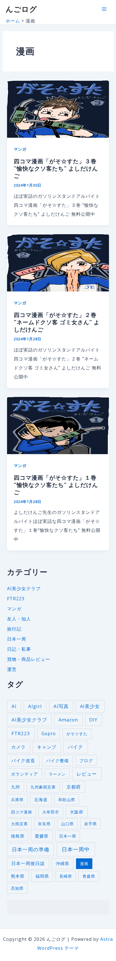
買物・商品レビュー (28, 659)
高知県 (17, 888)
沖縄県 (62, 863)
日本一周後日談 (28, 863)
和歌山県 (66, 799)
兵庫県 (17, 799)
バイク (75, 747)
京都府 (73, 787)
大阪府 (76, 812)
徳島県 (17, 836)
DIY (93, 720)
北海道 (41, 799)
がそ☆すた (77, 733)
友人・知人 (19, 619)
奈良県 (44, 823)
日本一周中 (76, 849)
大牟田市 (50, 812)
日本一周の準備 (30, 849)
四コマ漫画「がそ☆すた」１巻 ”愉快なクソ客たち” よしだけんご (56, 484)
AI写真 (61, 706)
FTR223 (15, 599)
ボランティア (24, 774)
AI (14, 706)
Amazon (68, 719)
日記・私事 (19, 649)
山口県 (67, 823)
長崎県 (65, 876)
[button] (58, 109)
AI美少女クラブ (24, 588)
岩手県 (90, 823)
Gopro (48, 733)
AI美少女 (90, 706)
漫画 (84, 863)
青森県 (88, 876)
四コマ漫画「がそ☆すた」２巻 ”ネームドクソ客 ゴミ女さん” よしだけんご (57, 322)
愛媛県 (41, 836)
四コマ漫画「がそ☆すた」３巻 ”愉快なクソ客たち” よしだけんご (56, 168)
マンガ (20, 149)
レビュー (87, 774)
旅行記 (14, 629)
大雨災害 (19, 823)
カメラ (18, 747)
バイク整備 (57, 761)
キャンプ (46, 747)
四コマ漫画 (21, 812)
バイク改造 (23, 760)
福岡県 (42, 876)
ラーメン (57, 774)
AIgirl (35, 706)
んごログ (21, 9)
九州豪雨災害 (43, 787)
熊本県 (17, 876)
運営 (12, 669)
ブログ (86, 760)
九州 (15, 787)
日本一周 (16, 639)
